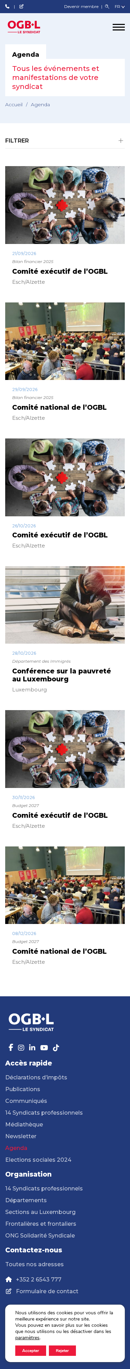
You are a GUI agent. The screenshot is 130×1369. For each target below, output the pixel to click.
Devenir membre (81, 6)
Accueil (14, 104)
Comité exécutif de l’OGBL (60, 271)
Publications (22, 1089)
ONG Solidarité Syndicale (40, 1235)
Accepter (30, 1350)
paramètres (27, 1338)
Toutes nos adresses (34, 1264)
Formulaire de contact (47, 1291)
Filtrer (17, 140)
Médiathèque (24, 1124)
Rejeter (62, 1350)
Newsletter (20, 1136)
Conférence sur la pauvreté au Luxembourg (61, 675)
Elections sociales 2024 (38, 1160)
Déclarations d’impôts (36, 1077)
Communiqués (26, 1101)
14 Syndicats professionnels (44, 1112)
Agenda (16, 1148)
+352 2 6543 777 (38, 1279)
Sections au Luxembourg (40, 1212)
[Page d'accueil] (31, 27)
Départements (26, 1200)
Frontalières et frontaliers (40, 1224)
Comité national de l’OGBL (59, 407)
